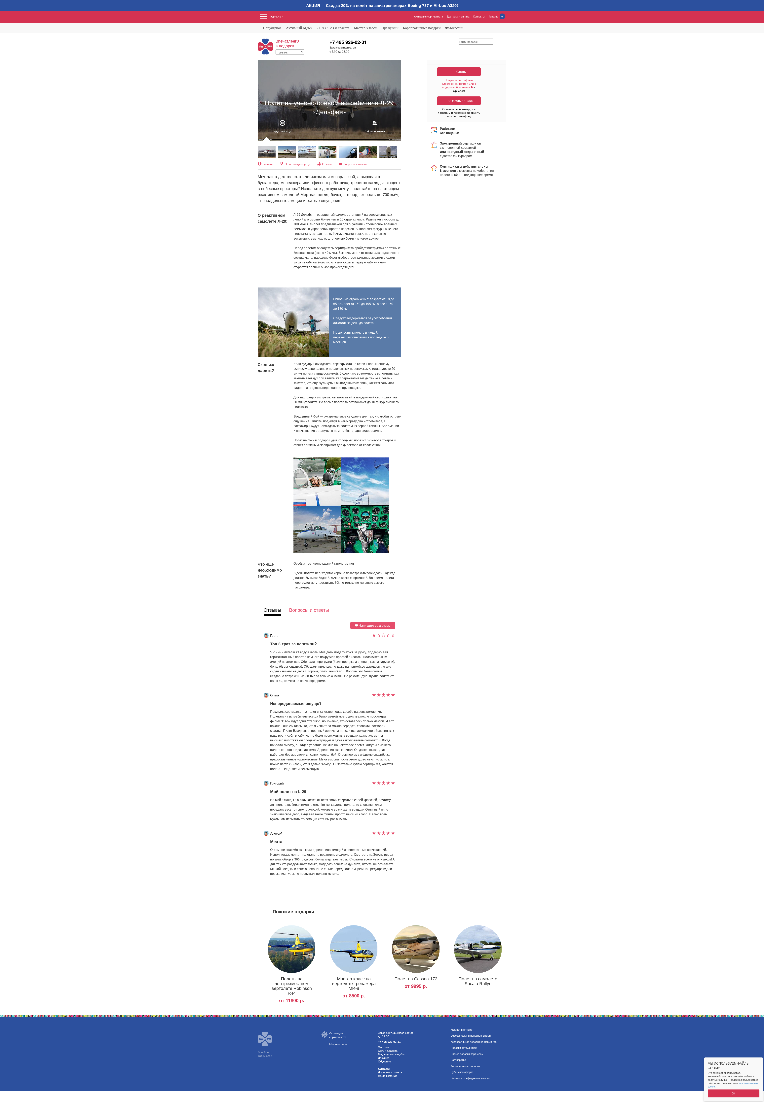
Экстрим (383, 1047)
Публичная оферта (462, 1072)
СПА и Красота (388, 1050)
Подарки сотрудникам (464, 1047)
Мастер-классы (365, 28)
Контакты (478, 16)
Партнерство (458, 1059)
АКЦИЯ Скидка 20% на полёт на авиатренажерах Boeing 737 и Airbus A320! (382, 5)
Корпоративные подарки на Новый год (474, 1041)
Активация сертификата (428, 16)
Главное (268, 164)
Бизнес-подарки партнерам (467, 1053)
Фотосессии (454, 28)
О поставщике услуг (298, 164)
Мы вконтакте (338, 1044)
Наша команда (387, 1075)
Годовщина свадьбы (391, 1054)
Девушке (383, 1057)
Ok (733, 1093)
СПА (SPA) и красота (333, 28)
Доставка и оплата (458, 16)
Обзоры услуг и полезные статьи (471, 1035)
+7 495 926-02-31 (348, 42)
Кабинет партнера (461, 1029)
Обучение (384, 1061)
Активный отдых (299, 28)
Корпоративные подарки (422, 28)
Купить (461, 71)
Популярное (272, 28)
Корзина (495, 16)
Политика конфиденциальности (470, 1078)
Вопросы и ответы (355, 164)
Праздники (390, 28)
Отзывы (327, 164)
